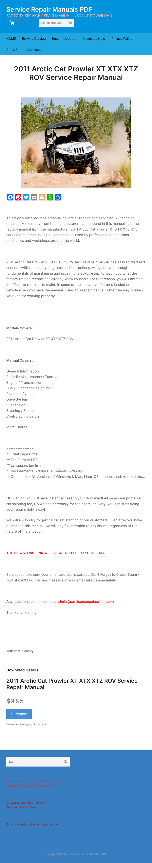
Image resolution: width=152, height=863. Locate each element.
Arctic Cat (40, 724)
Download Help (93, 39)
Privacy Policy (121, 39)
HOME (11, 39)
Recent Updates (64, 39)
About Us (13, 50)
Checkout (34, 50)
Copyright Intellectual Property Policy (30, 785)
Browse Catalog (34, 39)
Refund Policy (51, 781)
